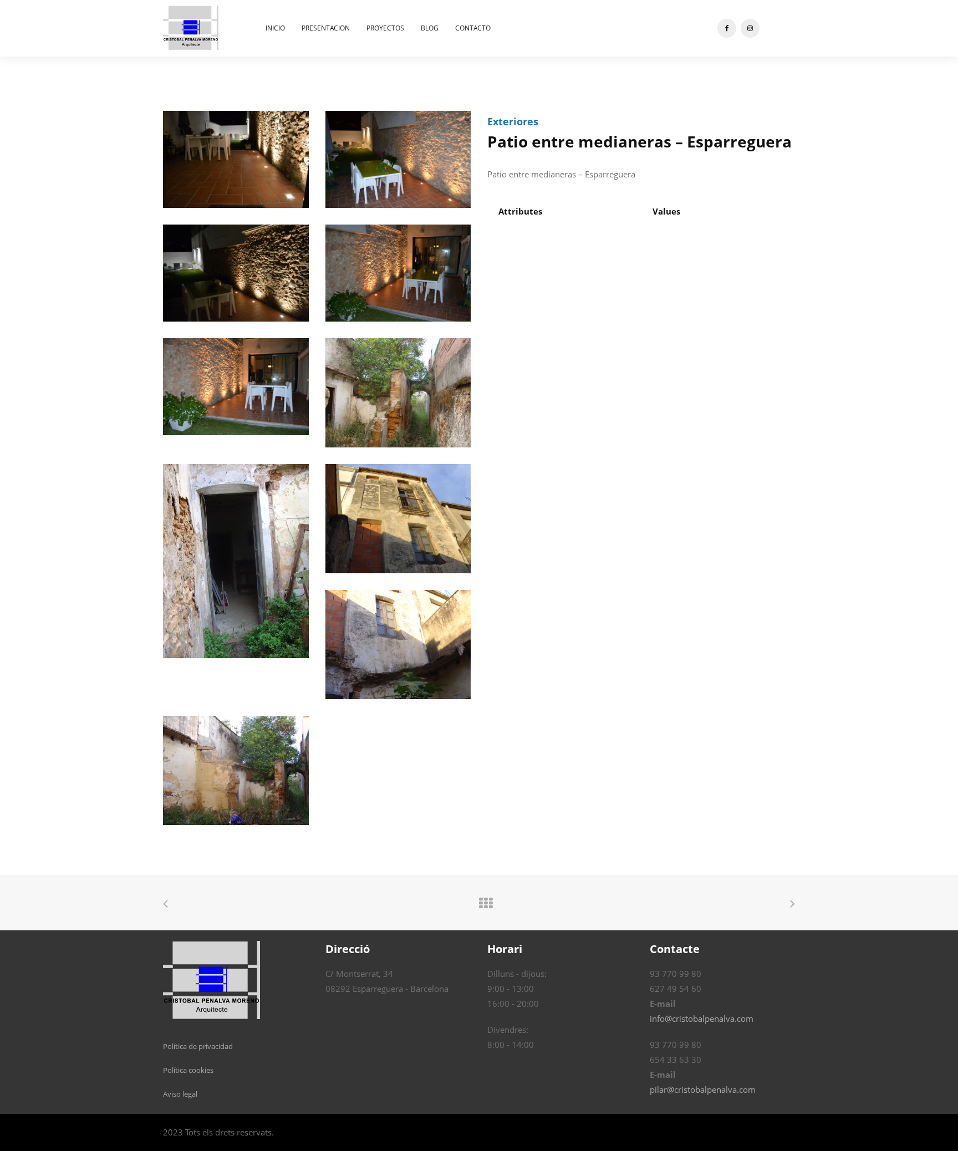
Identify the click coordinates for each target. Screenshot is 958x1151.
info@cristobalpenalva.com (701, 1018)
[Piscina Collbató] (792, 904)
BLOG (430, 28)
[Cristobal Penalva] (190, 27)
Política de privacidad (198, 1046)
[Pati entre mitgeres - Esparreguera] (165, 904)
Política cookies (188, 1070)
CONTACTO (473, 28)
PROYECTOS (385, 28)
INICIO (275, 28)
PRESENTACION (326, 28)
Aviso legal (180, 1094)
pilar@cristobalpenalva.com (703, 1089)
